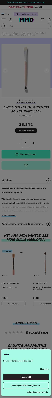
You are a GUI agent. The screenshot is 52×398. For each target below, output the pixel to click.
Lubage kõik (26, 377)
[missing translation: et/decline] (26, 385)
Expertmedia (42, 392)
